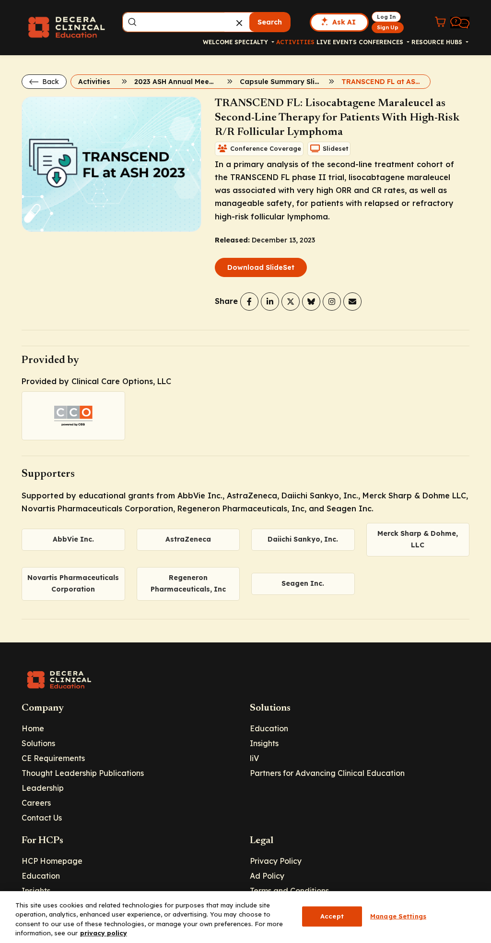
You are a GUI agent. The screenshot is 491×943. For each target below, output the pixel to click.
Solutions (38, 743)
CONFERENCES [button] (382, 42)
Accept (332, 916)
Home (33, 728)
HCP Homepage (52, 861)
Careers (36, 803)
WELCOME (218, 42)
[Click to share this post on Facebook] (249, 301)
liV (254, 758)
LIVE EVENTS (336, 42)
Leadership (43, 788)
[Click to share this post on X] (290, 301)
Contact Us (42, 817)
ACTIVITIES (295, 42)
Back (49, 81)
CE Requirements (53, 758)
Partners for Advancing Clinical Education (327, 773)
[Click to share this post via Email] (352, 301)
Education (269, 728)
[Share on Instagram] (332, 301)
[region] (245, 917)
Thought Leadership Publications (83, 773)
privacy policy (103, 933)
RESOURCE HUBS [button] (437, 42)
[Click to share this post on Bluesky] (311, 301)
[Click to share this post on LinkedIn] (270, 301)
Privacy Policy (276, 861)
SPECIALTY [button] (252, 42)
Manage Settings (398, 916)
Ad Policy (267, 876)
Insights (264, 743)
